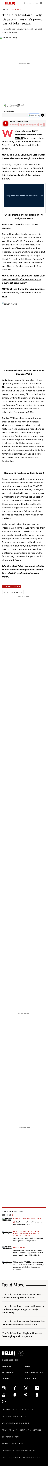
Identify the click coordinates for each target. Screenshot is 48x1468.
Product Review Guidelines (26, 1458)
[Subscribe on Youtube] (7, 1395)
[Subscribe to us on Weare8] (40, 1395)
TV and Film (19, 10)
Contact (6, 1378)
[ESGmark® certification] (19, 1353)
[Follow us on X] (29, 1388)
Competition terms (11, 1437)
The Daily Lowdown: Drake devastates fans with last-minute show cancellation (23, 1323)
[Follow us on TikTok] (40, 1388)
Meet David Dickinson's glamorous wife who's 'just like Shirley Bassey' (28, 1239)
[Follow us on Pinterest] (29, 1395)
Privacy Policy (9, 1430)
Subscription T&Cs (34, 1372)
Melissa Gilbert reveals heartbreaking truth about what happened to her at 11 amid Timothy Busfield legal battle (28, 1252)
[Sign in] (41, 3)
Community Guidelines (13, 1416)
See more (6, 1215)
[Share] (42, 115)
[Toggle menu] (3, 3)
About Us (6, 1366)
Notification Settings (30, 1430)
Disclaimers (8, 1409)
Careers (6, 1458)
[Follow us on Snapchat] (18, 1395)
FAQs (27, 1366)
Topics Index (31, 1378)
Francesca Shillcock (16, 105)
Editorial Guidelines (12, 1444)
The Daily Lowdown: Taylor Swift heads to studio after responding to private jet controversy (23, 279)
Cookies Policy (23, 1409)
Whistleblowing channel (14, 1423)
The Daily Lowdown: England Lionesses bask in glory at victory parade (22, 1335)
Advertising (8, 1372)
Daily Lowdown (12, 592)
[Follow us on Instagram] (7, 1388)
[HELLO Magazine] (10, 3)
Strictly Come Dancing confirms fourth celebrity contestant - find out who (23, 292)
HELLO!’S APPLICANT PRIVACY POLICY (19, 1451)
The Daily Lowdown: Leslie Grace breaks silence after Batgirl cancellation (22, 1296)
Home (5, 10)
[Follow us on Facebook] (18, 1388)
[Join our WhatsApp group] (7, 1401)
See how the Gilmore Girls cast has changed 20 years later (27, 1223)
